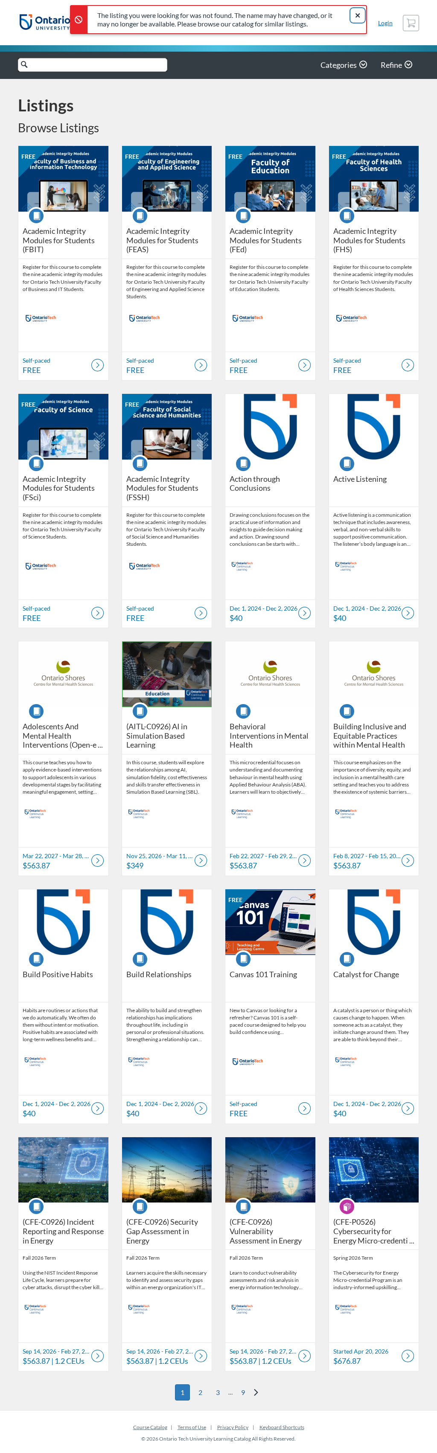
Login (385, 22)
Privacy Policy (232, 1427)
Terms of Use (192, 1427)
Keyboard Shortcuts (281, 1427)
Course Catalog (150, 1427)
